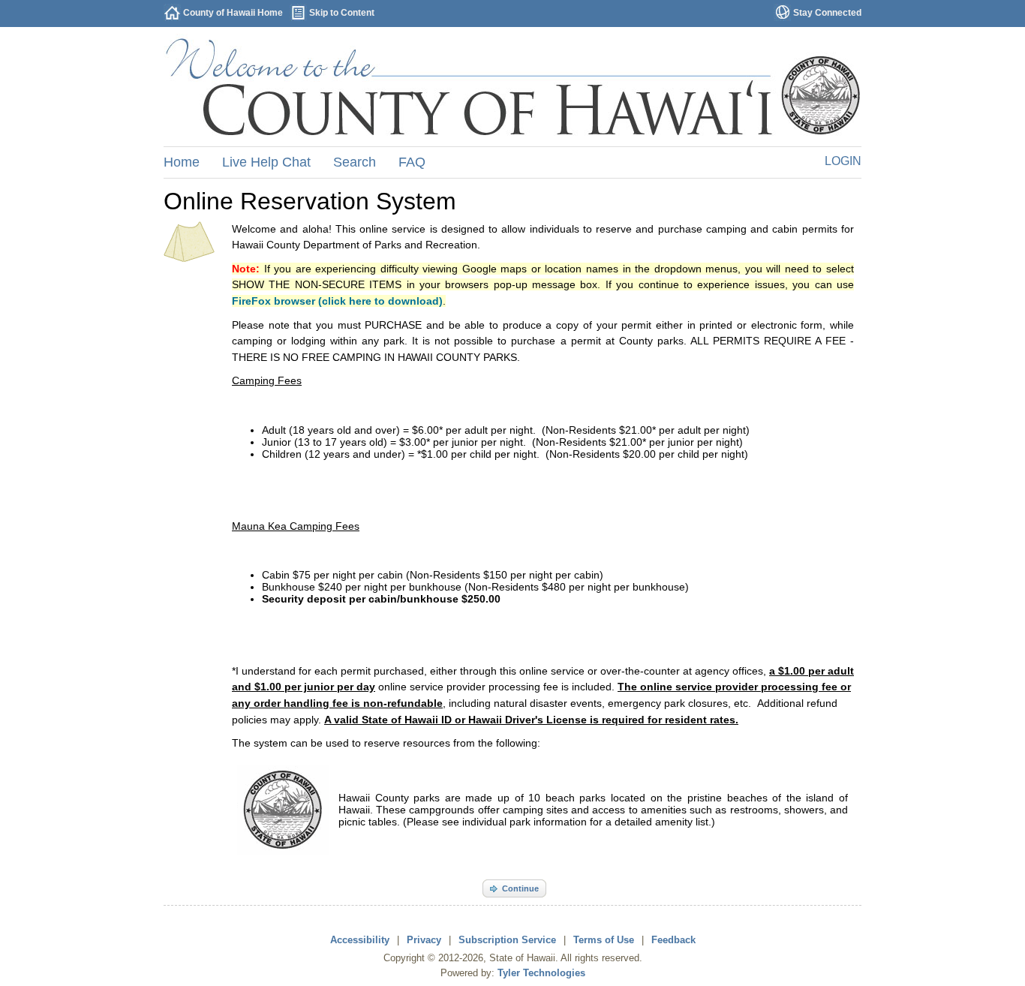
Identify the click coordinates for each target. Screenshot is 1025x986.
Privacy (424, 939)
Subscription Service (507, 939)
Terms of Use (603, 939)
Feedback (673, 939)
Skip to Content (341, 13)
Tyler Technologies (541, 972)
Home (182, 162)
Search (354, 162)
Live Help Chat (266, 162)
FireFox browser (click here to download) (337, 301)
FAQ (411, 162)
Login (843, 161)
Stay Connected (827, 13)
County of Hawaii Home (233, 13)
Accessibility (359, 939)
